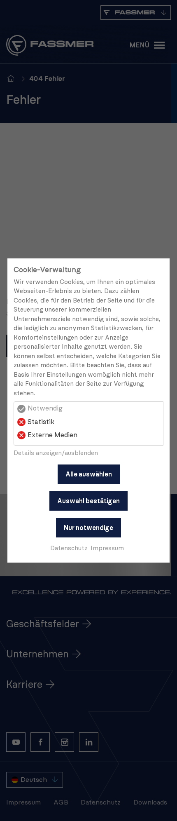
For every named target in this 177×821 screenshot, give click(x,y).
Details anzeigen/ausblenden (56, 453)
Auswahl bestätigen (88, 501)
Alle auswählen (88, 474)
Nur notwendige (88, 528)
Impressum (107, 548)
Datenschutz (69, 548)
